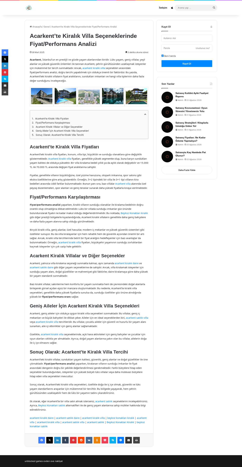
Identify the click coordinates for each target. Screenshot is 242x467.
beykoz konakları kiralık (120, 417)
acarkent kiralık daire (126, 263)
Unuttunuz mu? (203, 48)
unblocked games (34, 461)
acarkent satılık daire (41, 267)
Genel (47, 26)
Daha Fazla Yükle (186, 170)
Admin (180, 100)
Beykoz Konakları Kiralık (120, 422)
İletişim (163, 7)
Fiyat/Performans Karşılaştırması (53, 122)
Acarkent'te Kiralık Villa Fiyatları (52, 118)
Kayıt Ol (187, 63)
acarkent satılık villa (137, 317)
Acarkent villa (123, 183)
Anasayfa (37, 26)
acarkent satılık (103, 401)
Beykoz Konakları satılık (51, 405)
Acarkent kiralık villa (59, 158)
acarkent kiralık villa (93, 68)
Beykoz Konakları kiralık (134, 213)
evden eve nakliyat (53, 461)
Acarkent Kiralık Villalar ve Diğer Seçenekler (59, 126)
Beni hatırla (170, 56)
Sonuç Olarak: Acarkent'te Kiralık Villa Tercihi (60, 134)
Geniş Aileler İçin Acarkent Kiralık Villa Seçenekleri (62, 130)
